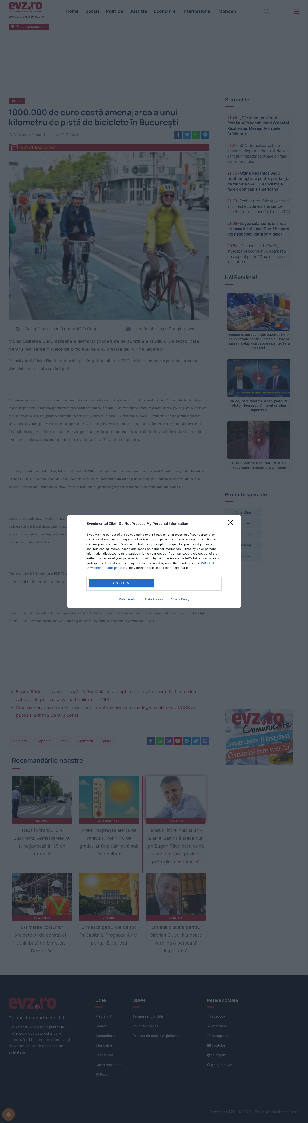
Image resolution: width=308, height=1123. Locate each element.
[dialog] (154, 561)
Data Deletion (128, 599)
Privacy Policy (179, 599)
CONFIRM (121, 583)
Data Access (154, 599)
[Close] (232, 524)
